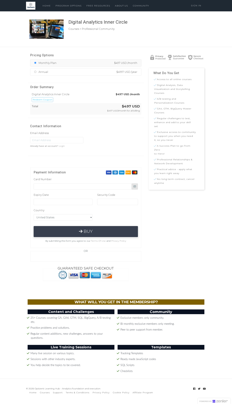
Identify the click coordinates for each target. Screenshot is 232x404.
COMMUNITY (141, 5)
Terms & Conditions (77, 392)
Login (62, 146)
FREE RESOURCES (98, 5)
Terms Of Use (98, 240)
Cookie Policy (121, 392)
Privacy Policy (118, 240)
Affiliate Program (143, 392)
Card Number (43, 179)
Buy (88, 231)
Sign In (196, 5)
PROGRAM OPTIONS (68, 5)
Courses (45, 392)
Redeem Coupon (42, 99)
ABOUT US (121, 5)
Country (39, 210)
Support (58, 392)
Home (33, 392)
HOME (46, 5)
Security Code (106, 194)
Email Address (39, 133)
